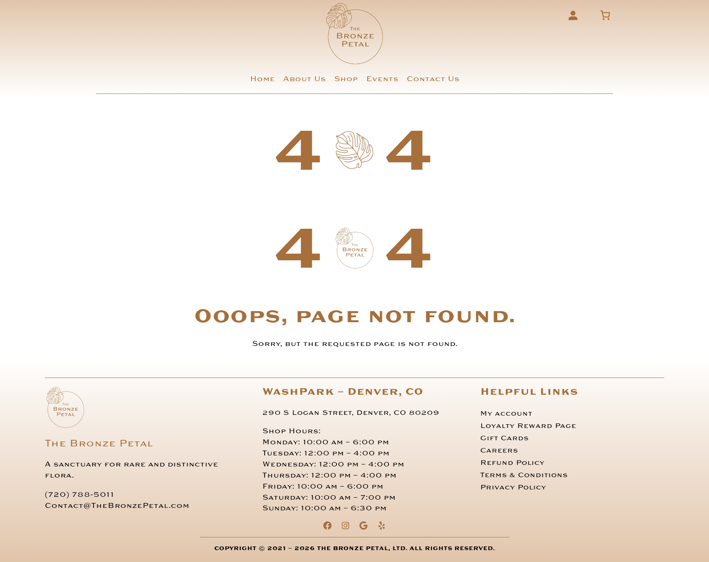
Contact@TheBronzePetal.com (117, 505)
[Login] (572, 15)
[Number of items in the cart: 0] (605, 15)
